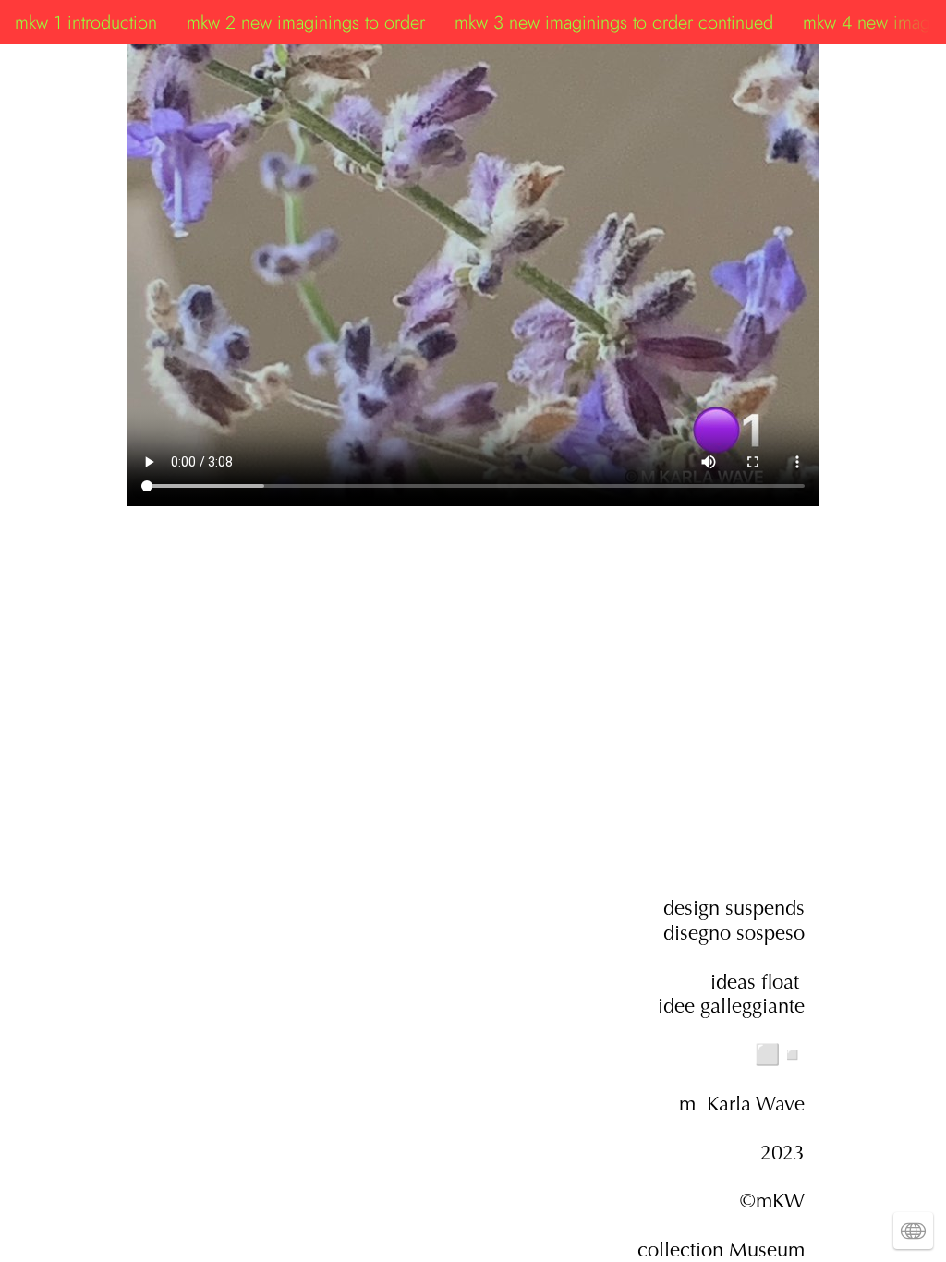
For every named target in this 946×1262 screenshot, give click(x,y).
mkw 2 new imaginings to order (306, 22)
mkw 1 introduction (86, 22)
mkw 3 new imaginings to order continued (614, 22)
